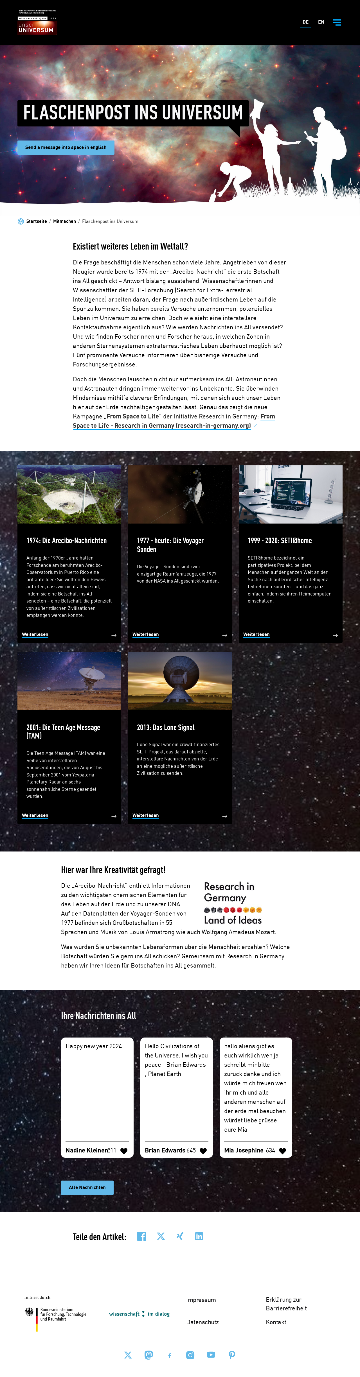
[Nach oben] (342, 1323)
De (307, 23)
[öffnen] (337, 22)
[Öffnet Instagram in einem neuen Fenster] (190, 1355)
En (322, 23)
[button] (142, 1236)
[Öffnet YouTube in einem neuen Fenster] (211, 1355)
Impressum (201, 1300)
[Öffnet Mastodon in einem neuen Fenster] (149, 1355)
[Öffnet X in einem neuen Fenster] (128, 1355)
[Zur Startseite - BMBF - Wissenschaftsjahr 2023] (37, 22)
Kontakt (276, 1322)
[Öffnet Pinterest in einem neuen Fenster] (232, 1355)
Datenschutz (202, 1322)
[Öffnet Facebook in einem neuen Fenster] (170, 1355)
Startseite (36, 221)
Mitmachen (64, 221)
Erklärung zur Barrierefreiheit (286, 1304)
